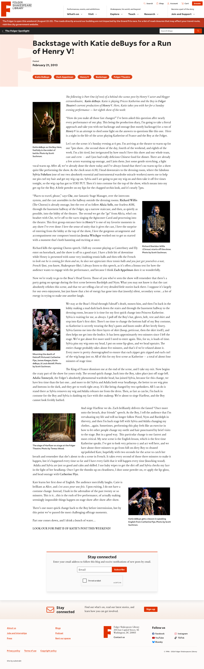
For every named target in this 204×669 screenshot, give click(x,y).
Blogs (58, 628)
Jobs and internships (17, 633)
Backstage (101, 76)
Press (9, 638)
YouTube (159, 637)
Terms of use (30, 650)
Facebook (159, 633)
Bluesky (159, 642)
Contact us (119, 637)
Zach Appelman (64, 76)
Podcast (59, 633)
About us (11, 628)
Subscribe (119, 569)
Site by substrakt (14, 661)
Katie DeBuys (42, 76)
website (34, 24)
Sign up (150, 609)
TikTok (181, 637)
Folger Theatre (122, 76)
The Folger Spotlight (17, 30)
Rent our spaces (63, 638)
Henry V (84, 76)
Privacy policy (13, 650)
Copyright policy (48, 650)
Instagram (183, 633)
